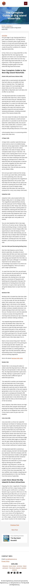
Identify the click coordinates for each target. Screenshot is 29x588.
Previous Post (14, 525)
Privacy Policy (5, 561)
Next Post (15, 530)
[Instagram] (15, 573)
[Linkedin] (18, 573)
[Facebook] (9, 573)
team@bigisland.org (11, 559)
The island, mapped (14, 568)
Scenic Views (12, 566)
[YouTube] (20, 573)
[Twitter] (12, 573)
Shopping (5, 566)
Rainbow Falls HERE (17, 358)
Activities (4, 35)
